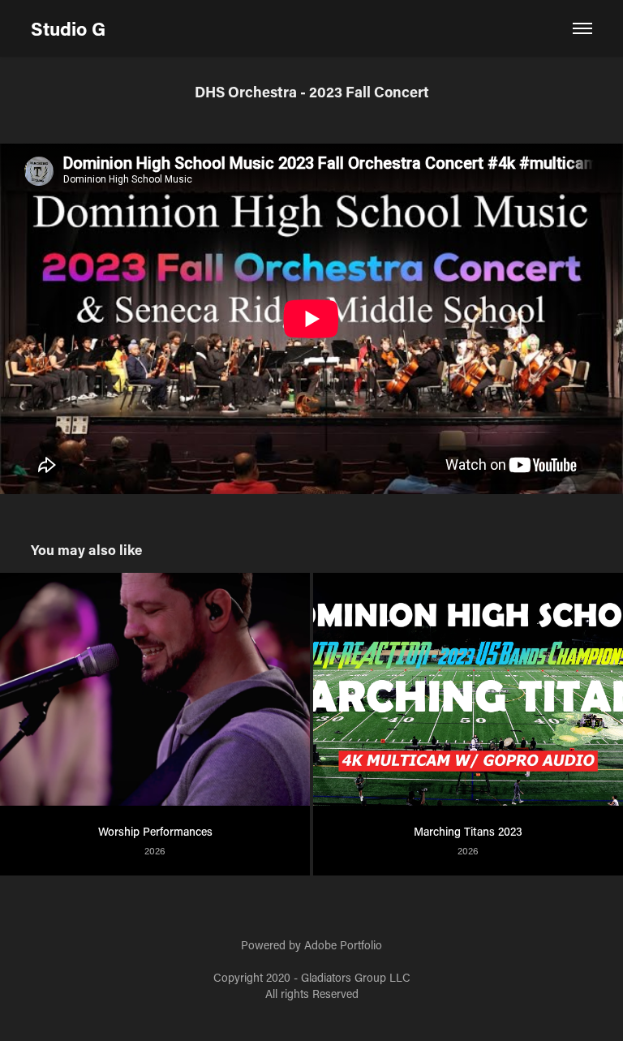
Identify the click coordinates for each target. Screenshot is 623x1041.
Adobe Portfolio (343, 945)
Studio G (68, 28)
